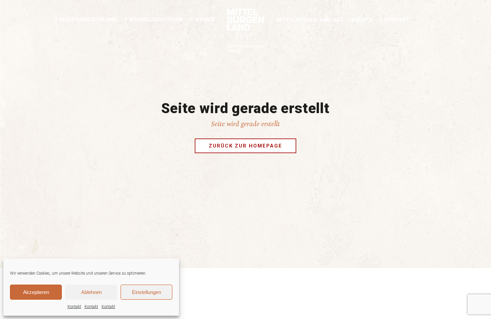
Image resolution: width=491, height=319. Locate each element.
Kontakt (74, 306)
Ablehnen (91, 292)
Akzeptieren (36, 292)
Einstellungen (146, 292)
